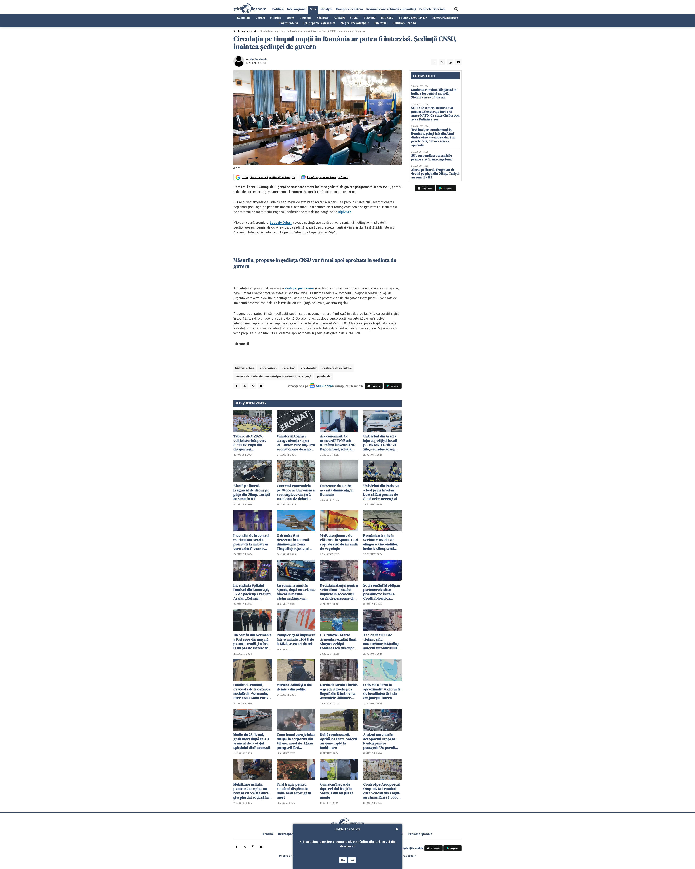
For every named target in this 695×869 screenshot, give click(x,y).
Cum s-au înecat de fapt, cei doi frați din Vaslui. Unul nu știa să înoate (336, 791)
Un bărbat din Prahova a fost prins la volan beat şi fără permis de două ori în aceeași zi (381, 492)
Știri (313, 9)
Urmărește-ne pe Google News (327, 177)
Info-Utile (387, 18)
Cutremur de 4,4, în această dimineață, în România (336, 490)
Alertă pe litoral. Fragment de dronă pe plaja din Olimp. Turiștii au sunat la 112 (251, 492)
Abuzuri (339, 18)
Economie (243, 18)
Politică (277, 9)
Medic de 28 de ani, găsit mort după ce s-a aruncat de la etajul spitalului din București (251, 741)
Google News (325, 386)
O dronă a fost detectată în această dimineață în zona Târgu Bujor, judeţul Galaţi (293, 542)
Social (354, 18)
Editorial (370, 18)
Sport (290, 18)
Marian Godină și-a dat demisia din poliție (294, 687)
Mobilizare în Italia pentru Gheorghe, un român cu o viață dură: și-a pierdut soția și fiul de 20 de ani (251, 791)
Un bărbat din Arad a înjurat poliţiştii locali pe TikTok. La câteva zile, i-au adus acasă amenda (380, 442)
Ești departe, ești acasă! (319, 23)
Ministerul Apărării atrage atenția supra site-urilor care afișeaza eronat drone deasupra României (296, 442)
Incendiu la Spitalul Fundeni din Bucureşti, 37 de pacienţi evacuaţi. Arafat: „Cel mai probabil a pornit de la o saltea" (252, 591)
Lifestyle (326, 9)
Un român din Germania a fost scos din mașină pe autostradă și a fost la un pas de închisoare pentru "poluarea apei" (252, 641)
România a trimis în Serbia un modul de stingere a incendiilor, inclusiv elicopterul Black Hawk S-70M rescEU (380, 542)
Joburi (260, 18)
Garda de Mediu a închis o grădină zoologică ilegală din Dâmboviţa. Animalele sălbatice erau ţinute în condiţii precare (339, 691)
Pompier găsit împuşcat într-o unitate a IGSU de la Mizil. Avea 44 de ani (296, 639)
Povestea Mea (288, 23)
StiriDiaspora (240, 31)
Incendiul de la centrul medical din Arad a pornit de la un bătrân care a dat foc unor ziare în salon (251, 542)
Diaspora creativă (349, 9)
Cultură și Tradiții (404, 23)
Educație (305, 18)
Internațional (296, 9)
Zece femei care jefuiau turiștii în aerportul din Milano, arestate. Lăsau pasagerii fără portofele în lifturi (296, 741)
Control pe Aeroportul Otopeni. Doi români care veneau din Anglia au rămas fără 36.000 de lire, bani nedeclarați (382, 791)
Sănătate (322, 18)
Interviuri (380, 23)
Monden (275, 18)
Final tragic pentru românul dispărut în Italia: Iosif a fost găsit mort (294, 791)
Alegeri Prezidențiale (354, 23)
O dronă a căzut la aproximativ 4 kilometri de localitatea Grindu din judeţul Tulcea (382, 691)
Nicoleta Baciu (258, 59)
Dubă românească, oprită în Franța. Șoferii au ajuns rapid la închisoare (338, 741)
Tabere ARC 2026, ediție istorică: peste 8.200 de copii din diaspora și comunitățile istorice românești (250, 442)
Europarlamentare (445, 18)
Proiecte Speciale (432, 9)
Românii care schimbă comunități (391, 9)
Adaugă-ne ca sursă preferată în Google (268, 177)
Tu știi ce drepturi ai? (413, 18)
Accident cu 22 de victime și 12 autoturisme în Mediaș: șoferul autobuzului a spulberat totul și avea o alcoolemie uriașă (382, 641)
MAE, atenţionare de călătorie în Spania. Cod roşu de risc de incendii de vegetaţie (339, 542)
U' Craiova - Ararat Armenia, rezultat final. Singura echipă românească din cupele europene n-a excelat (338, 641)
